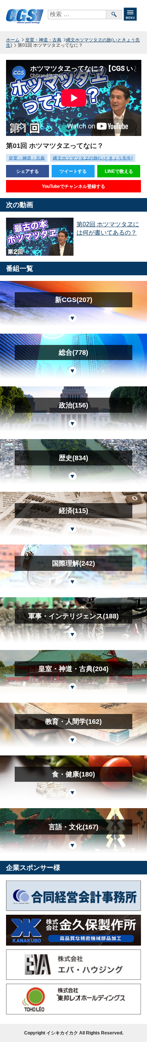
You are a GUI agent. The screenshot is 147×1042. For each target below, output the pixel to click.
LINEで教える (119, 171)
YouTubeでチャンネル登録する (73, 186)
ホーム (13, 40)
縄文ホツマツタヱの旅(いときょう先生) (73, 42)
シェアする (27, 171)
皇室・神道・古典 (43, 40)
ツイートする (73, 171)
